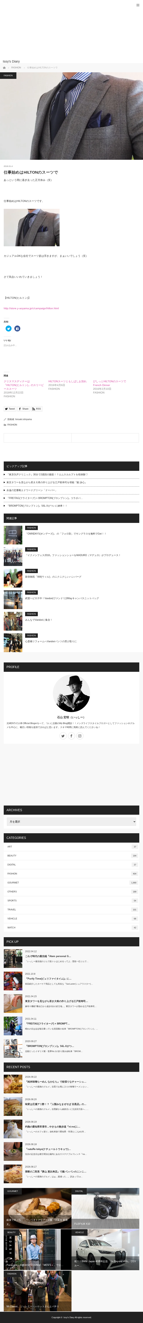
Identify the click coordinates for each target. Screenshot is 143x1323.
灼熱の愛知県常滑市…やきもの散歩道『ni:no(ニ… (52, 1126)
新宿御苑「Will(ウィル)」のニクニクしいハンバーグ (53, 576)
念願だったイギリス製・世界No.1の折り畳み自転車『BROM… (54, 1051)
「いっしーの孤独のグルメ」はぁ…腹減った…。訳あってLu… (54, 1176)
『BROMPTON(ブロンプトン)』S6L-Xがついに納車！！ (37, 505)
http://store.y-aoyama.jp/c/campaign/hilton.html (31, 308)
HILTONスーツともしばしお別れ (67, 381)
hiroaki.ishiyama (23, 419)
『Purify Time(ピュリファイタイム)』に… (48, 978)
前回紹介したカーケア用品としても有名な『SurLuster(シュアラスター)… (59, 984)
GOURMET (71, 882)
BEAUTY (71, 855)
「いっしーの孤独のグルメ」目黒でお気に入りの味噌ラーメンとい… (57, 1087)
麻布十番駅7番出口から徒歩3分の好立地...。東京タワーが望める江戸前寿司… (61, 1006)
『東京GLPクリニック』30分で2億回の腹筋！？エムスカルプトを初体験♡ (47, 474)
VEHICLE (71, 918)
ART (71, 846)
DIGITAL (71, 864)
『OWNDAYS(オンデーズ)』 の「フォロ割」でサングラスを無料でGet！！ (66, 533)
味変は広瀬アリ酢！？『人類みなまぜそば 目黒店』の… (55, 1104)
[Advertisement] (66, 31)
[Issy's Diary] (66, 61)
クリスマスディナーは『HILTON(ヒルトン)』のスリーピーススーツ (24, 385)
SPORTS (71, 900)
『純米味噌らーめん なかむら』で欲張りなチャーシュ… (55, 1081)
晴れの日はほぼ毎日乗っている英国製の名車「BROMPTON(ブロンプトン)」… (61, 1029)
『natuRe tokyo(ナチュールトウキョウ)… (48, 1149)
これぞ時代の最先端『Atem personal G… (48, 956)
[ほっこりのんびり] (38, 438)
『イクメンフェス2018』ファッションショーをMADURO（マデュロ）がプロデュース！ (73, 555)
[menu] (138, 5)
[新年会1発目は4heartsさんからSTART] (105, 438)
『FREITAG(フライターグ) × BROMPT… (47, 1023)
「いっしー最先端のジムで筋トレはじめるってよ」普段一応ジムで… (57, 961)
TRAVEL (71, 909)
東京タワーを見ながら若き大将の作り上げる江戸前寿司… (56, 1001)
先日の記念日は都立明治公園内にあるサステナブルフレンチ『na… (56, 1154)
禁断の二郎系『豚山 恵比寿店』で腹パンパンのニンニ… (55, 1171)
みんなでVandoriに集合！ (39, 619)
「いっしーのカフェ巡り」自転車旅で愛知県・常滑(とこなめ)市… (55, 1131)
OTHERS (71, 891)
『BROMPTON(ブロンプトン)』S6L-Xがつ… (49, 1046)
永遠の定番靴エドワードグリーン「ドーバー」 (32, 490)
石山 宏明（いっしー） (71, 717)
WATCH (71, 927)
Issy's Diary (68, 1317)
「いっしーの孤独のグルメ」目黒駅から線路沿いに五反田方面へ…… (57, 1109)
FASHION (8, 75)
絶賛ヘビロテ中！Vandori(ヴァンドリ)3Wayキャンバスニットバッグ (62, 598)
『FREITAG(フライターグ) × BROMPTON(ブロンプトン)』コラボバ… (45, 498)
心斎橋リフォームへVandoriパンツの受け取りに (51, 641)
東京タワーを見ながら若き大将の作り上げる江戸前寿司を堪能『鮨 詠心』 (47, 482)
